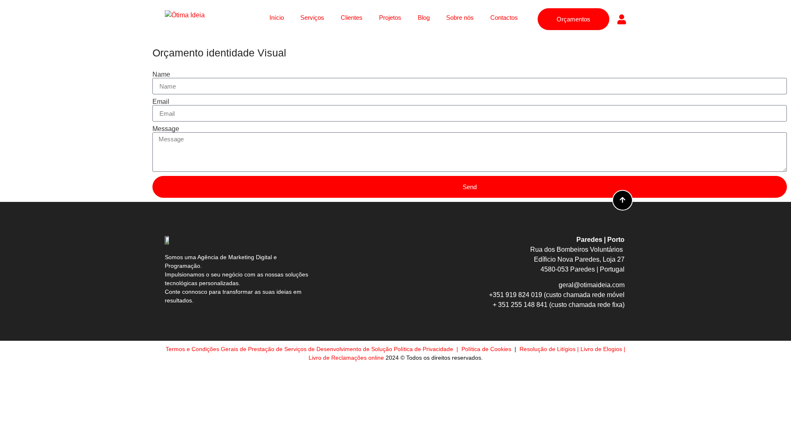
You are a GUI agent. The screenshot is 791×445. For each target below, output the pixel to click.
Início (276, 17)
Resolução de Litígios (547, 349)
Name (161, 74)
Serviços (312, 17)
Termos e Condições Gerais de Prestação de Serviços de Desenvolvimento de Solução (279, 349)
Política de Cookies (487, 349)
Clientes (352, 17)
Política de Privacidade (424, 349)
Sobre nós (460, 17)
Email (160, 101)
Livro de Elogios (601, 349)
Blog (424, 17)
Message (165, 129)
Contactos (504, 17)
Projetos (390, 17)
